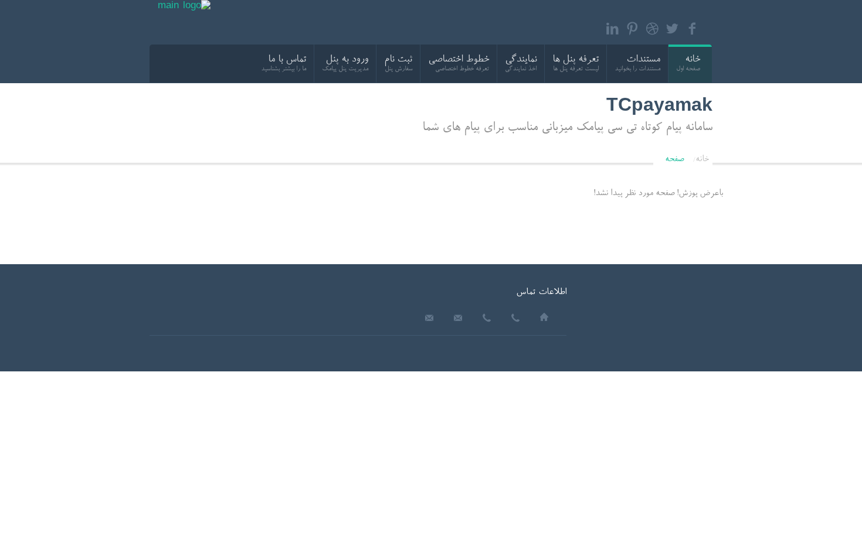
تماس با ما (287, 60)
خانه (692, 60)
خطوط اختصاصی (458, 60)
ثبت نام (398, 60)
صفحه (674, 160)
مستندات (643, 60)
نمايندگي (521, 60)
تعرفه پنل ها (575, 60)
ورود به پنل (346, 60)
